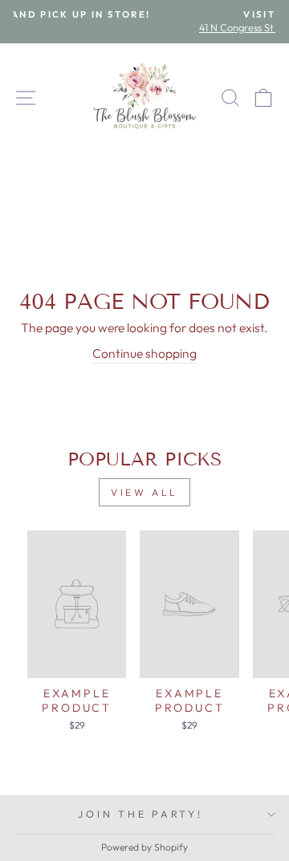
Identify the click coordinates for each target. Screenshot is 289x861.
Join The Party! (140, 813)
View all (144, 492)
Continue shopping (144, 353)
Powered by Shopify (144, 847)
